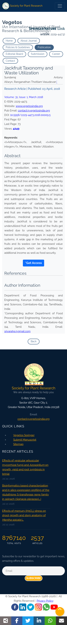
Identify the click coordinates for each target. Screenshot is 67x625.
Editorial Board (14, 54)
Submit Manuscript (24, 439)
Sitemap (18, 444)
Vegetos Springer (23, 435)
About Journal (29, 40)
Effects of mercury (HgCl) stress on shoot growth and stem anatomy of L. (24, 515)
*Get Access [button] (33, 263)
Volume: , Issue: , (23, 97)
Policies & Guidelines (18, 47)
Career (56, 54)
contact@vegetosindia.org (34, 110)
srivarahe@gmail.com (17, 331)
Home (9, 40)
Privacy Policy (45, 600)
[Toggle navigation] (60, 5)
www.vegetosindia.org (29, 106)
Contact (10, 60)
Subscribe (33, 578)
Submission (37, 54)
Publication (44, 47)
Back (33, 341)
